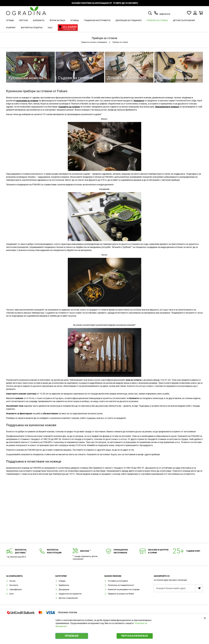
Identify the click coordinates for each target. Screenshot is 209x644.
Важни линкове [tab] (112, 576)
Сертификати (15, 589)
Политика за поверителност (121, 585)
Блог (11, 594)
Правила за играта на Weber (121, 594)
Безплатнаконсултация (54, 551)
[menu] (104, 24)
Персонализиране (134, 635)
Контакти (13, 585)
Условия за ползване (118, 581)
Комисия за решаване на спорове (124, 589)
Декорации (64, 589)
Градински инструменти (70, 594)
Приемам (71, 635)
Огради (62, 581)
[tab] (178, 579)
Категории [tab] (61, 576)
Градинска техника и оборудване (94, 42)
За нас (12, 581)
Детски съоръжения (68, 598)
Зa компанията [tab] (14, 576)
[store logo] (26, 13)
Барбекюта (64, 585)
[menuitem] (10, 20)
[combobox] (153, 13)
